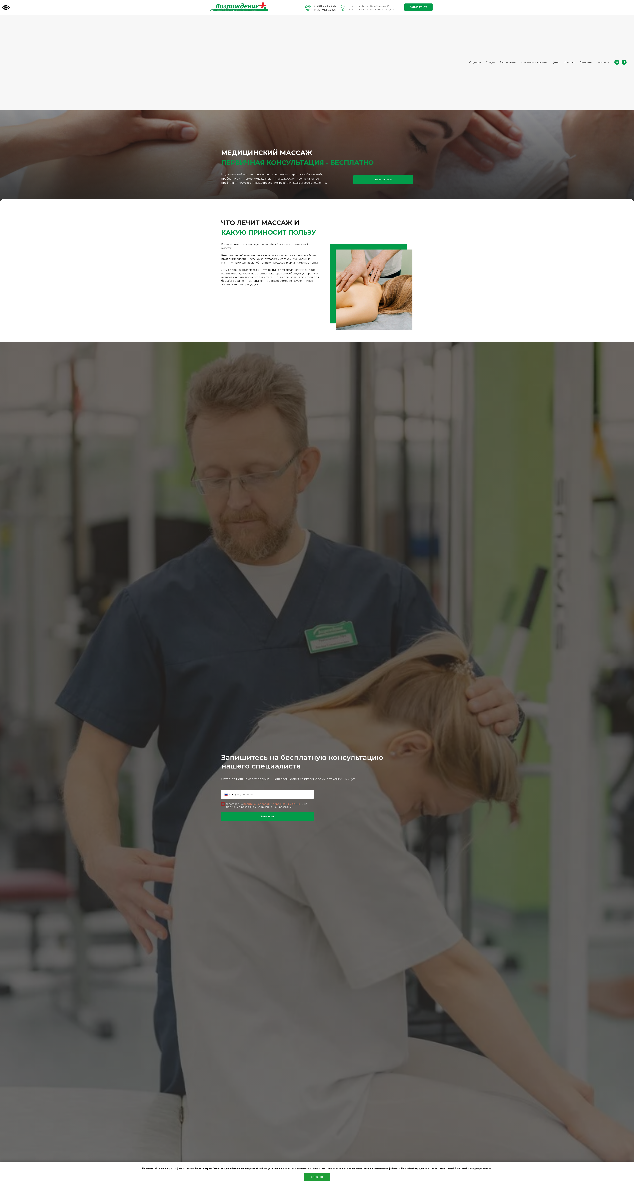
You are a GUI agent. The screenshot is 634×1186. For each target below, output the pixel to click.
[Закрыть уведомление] (631, 1164)
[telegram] (624, 62)
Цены (555, 62)
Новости (569, 62)
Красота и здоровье (534, 62)
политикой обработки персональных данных (272, 803)
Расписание (508, 62)
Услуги (490, 62)
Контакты (603, 62)
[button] (418, 7)
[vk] (616, 62)
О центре (475, 62)
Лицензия (586, 62)
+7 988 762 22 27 (324, 5)
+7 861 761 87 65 (323, 10)
